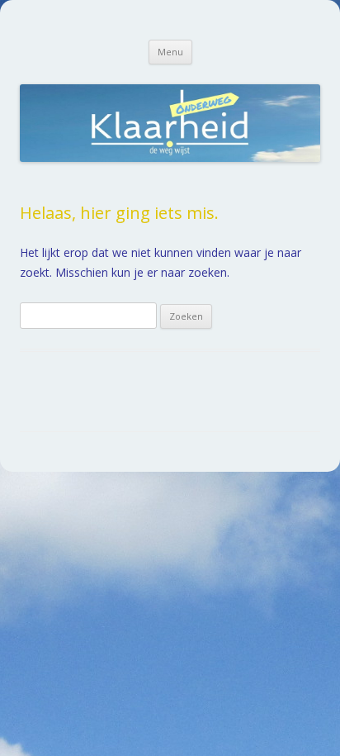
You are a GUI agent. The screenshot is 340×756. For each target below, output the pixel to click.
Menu (170, 51)
